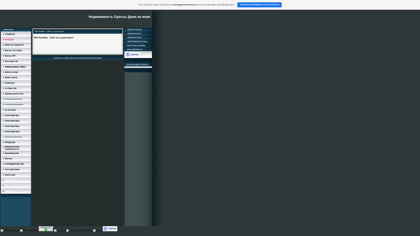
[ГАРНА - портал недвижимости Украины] (132, 56)
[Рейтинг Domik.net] (60, 230)
